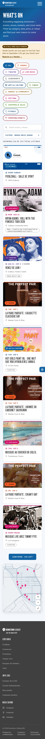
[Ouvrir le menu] (39, 3)
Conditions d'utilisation (21, 733)
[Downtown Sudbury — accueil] (9, 4)
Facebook (10, 712)
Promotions (6, 654)
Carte (4, 668)
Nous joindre (7, 690)
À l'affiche (6, 644)
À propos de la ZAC (9, 681)
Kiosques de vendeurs (10, 663)
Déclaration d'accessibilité (35, 733)
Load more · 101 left (22, 557)
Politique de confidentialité (7, 733)
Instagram (10, 708)
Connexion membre (9, 695)
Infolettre (9, 717)
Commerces (6, 649)
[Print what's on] (42, 369)
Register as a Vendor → (12, 57)
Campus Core (7, 659)
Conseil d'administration (11, 685)
